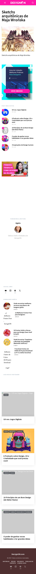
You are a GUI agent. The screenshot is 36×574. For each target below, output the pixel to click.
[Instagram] (10, 291)
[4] (5, 139)
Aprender (6, 473)
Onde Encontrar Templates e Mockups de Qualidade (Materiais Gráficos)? (23, 341)
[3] (5, 130)
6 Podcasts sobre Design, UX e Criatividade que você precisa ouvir (22, 120)
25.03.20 (15, 309)
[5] (5, 147)
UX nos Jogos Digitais (19, 110)
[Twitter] (20, 291)
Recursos (20, 561)
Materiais (6, 561)
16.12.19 (15, 336)
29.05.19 (16, 354)
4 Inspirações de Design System (22, 145)
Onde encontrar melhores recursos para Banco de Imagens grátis (22, 305)
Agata (18, 223)
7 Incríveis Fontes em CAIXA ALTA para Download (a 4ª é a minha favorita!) (23, 351)
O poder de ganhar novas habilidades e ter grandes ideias (22, 137)
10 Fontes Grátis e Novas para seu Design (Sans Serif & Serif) (23, 332)
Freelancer (29, 561)
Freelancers (12, 431)
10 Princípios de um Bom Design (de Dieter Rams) (22, 129)
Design (6, 394)
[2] (5, 121)
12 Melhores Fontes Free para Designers (23, 314)
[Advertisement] (18, 195)
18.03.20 (17, 316)
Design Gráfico (20, 512)
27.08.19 (15, 345)
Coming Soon (21, 563)
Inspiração (20, 431)
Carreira (13, 512)
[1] (5, 112)
